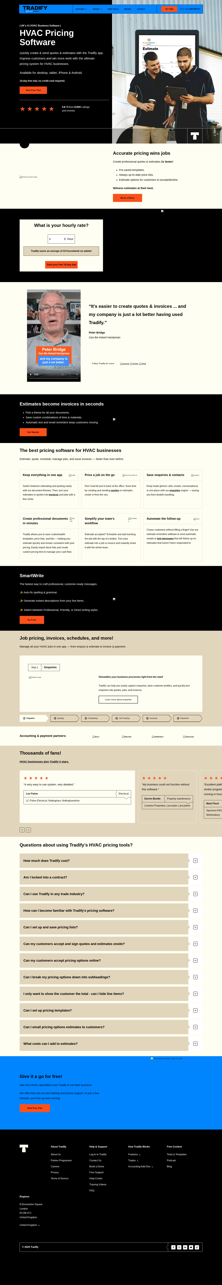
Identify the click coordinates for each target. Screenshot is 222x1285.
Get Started (33, 432)
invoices (53, 494)
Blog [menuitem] (169, 1166)
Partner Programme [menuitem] (61, 1160)
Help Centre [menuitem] (95, 1178)
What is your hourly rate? (61, 225)
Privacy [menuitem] (55, 1172)
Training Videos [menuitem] (97, 1184)
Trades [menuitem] (132, 1160)
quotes (115, 490)
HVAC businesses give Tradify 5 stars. (44, 761)
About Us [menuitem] (56, 1154)
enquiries (174, 490)
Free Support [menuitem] (96, 1172)
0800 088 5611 (195, 9)
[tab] (34, 718)
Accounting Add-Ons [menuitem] (139, 1166)
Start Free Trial (33, 90)
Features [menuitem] (133, 1154)
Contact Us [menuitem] (95, 1160)
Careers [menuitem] (55, 1166)
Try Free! (31, 620)
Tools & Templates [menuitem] (177, 1154)
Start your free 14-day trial (61, 264)
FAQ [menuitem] (91, 1190)
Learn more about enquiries (118, 699)
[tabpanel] (111, 684)
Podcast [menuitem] (171, 1160)
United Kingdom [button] (28, 1225)
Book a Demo (127, 198)
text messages (165, 538)
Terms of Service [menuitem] (60, 1178)
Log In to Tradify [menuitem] (97, 1154)
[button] (22, 829)
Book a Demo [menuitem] (96, 1166)
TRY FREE (169, 9)
